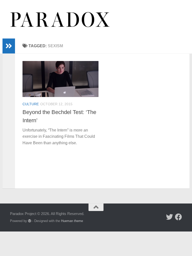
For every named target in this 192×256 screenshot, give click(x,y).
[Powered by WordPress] (29, 220)
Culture (30, 104)
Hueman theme (72, 221)
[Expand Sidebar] (8, 46)
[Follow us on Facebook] (178, 217)
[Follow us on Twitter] (169, 217)
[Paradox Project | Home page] (60, 19)
